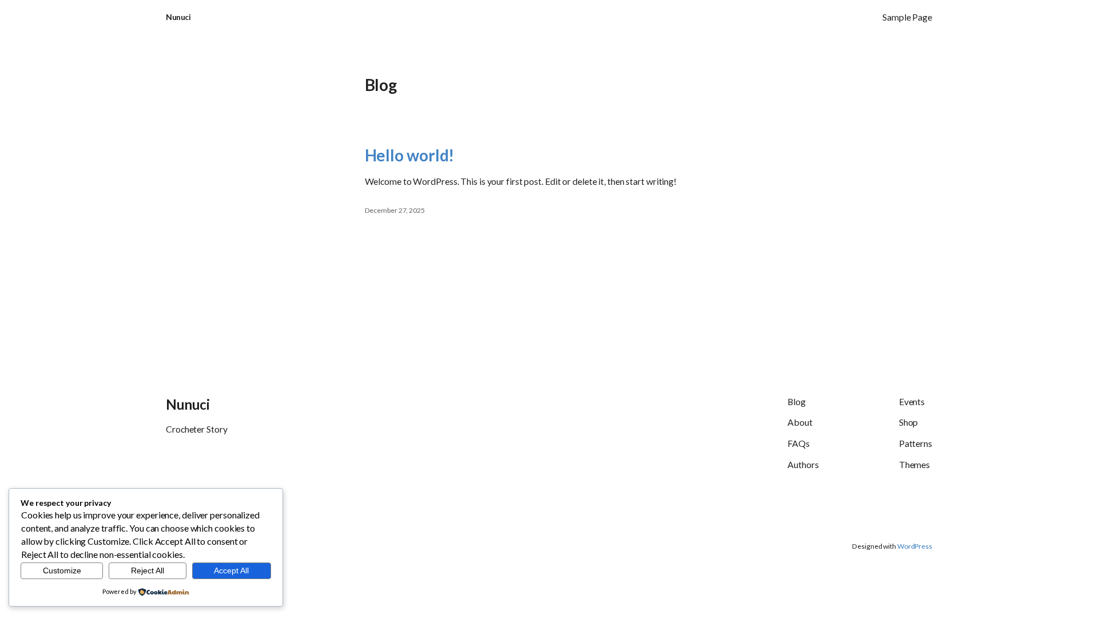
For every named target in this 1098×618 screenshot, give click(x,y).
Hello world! (410, 155)
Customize (62, 570)
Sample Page (907, 16)
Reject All (147, 570)
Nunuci (178, 17)
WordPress (914, 546)
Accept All (231, 570)
